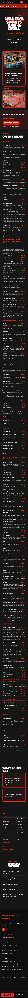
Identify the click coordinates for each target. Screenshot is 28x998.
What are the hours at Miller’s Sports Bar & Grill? (11, 872)
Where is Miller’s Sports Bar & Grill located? (12, 879)
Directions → (5, 842)
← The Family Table (7, 2)
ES (24, 2)
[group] (14, 99)
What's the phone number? (10, 884)
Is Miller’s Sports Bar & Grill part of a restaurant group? (12, 895)
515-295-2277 (17, 39)
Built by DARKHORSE (9, 988)
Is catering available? (9, 889)
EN (21, 2)
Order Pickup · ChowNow (11, 123)
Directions (21, 995)
